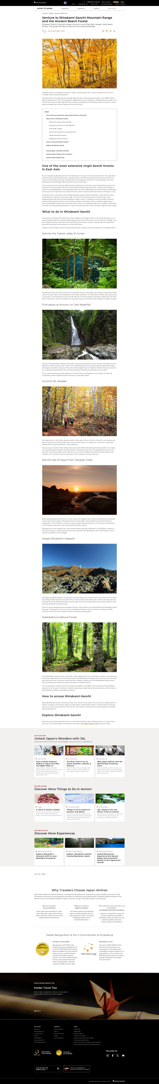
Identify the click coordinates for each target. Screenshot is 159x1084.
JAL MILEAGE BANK (106, 4)
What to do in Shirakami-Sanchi (57, 119)
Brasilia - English (94, 2)
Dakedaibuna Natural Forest (58, 139)
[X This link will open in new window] (118, 1055)
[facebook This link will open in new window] (112, 1055)
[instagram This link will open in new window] (107, 1055)
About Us (36, 1029)
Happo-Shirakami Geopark (58, 135)
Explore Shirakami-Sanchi (55, 145)
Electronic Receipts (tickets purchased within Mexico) (86, 1044)
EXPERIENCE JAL (83, 4)
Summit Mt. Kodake (55, 129)
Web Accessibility (78, 1033)
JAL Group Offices (38, 1040)
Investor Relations (38, 1031)
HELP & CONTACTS (58, 1029)
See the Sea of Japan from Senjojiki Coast (62, 132)
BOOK (74, 4)
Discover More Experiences (55, 157)
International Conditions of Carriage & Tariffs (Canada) (86, 1042)
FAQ (55, 1031)
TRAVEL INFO (94, 4)
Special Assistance (58, 1033)
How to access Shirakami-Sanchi (57, 142)
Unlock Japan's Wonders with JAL (57, 151)
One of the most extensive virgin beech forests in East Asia (66, 115)
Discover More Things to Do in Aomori (59, 154)
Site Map (56, 1035)
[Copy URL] (110, 31)
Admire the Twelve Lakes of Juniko (60, 122)
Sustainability (37, 1038)
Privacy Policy (77, 1029)
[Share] (114, 31)
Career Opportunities (39, 1042)
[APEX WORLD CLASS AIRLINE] (43, 1055)
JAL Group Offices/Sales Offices (81, 1040)
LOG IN (116, 2)
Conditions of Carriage (79, 1035)
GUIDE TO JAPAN (120, 4)
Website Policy (77, 1031)
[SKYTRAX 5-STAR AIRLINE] (65, 1056)
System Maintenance (59, 1038)
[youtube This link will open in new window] (123, 1055)
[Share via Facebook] (107, 31)
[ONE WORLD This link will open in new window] (65, 3)
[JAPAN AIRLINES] (48, 3)
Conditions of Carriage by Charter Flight (83, 1038)
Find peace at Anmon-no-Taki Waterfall (61, 125)
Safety (35, 1035)
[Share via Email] (103, 31)
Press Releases (37, 1033)
